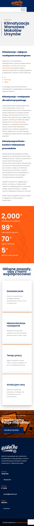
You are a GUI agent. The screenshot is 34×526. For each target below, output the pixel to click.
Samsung (7, 80)
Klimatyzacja (16, 122)
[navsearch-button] (29, 9)
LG (5, 77)
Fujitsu (6, 82)
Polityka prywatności (23, 523)
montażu (13, 66)
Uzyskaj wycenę (11, 430)
